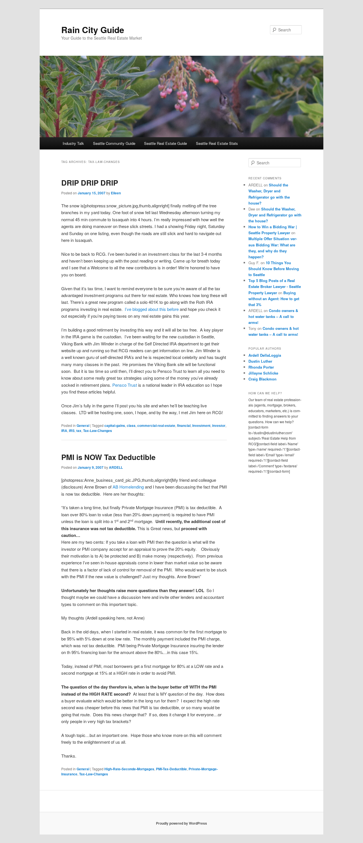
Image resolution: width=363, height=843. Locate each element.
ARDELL (116, 467)
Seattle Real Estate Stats (217, 143)
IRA (64, 430)
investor (218, 425)
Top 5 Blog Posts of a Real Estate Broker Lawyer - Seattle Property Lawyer (274, 286)
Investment (201, 425)
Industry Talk (73, 143)
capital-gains (114, 425)
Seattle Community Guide (114, 143)
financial (184, 425)
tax (78, 430)
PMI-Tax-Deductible (171, 768)
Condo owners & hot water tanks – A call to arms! (273, 316)
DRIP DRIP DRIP (89, 182)
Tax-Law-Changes (97, 430)
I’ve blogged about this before (152, 309)
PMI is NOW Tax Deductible (108, 457)
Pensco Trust (124, 385)
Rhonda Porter (261, 367)
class (131, 425)
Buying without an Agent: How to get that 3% (273, 298)
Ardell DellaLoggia (264, 355)
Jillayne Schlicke (263, 373)
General (83, 425)
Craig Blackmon (262, 379)
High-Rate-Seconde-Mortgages (129, 768)
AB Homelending (128, 487)
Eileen (116, 192)
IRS (72, 430)
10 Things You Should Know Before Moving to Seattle (273, 268)
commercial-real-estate (156, 425)
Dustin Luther (260, 361)
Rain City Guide (92, 29)
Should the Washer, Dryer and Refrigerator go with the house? (274, 214)
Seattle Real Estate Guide (165, 143)
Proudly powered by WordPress (181, 823)
